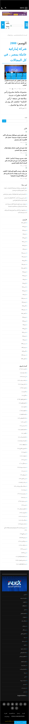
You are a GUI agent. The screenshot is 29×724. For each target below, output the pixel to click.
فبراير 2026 (24, 245)
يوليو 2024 (24, 317)
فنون (25, 505)
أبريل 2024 (24, 328)
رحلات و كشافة (23, 482)
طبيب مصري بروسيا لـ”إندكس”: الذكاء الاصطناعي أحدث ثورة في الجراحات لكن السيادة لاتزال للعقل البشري (16, 161)
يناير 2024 (24, 340)
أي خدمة (24, 376)
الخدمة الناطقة (23, 414)
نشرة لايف (8, 78)
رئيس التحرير (23, 478)
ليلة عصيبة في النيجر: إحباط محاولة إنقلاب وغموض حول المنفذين (14, 194)
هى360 (24, 552)
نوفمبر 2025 (24, 256)
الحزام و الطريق (23, 403)
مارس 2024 (24, 332)
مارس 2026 (24, 241)
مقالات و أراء (23, 520)
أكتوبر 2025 (24, 260)
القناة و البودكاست (23, 437)
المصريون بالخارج (23, 448)
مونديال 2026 (23, 537)
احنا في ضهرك (23, 384)
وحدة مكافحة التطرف (22, 564)
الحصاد (24, 407)
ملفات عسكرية (23, 524)
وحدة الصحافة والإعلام (22, 556)
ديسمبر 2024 (23, 298)
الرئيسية (25, 35)
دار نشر (24, 471)
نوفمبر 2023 (24, 347)
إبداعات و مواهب (23, 380)
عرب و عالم (13, 78)
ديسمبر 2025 (23, 253)
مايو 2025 (24, 279)
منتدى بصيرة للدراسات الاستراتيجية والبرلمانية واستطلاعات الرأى (15, 527)
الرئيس (25, 422)
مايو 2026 (24, 234)
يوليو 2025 (24, 272)
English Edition (21, 695)
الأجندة (24, 391)
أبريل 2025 (24, 283)
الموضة (24, 452)
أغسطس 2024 (23, 313)
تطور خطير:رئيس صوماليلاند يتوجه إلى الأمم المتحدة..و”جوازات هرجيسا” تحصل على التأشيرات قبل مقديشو (15, 137)
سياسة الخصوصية (12, 713)
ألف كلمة (24, 722)
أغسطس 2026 (23, 222)
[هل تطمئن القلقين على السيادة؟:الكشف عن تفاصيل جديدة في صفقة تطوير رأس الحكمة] (15, 72)
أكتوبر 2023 (24, 351)
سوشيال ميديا (19, 78)
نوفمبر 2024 (24, 302)
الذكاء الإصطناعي (23, 418)
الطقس (25, 433)
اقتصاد (25, 74)
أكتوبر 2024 (24, 306)
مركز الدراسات (6, 716)
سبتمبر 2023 (23, 355)
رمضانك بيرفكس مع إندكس (21, 486)
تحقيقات (24, 456)
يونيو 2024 (24, 321)
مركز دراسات (23, 516)
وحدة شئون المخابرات (22, 560)
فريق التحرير (22, 88)
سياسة (25, 497)
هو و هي (24, 549)
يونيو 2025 (24, 275)
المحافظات (24, 444)
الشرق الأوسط (9, 74)
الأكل (25, 395)
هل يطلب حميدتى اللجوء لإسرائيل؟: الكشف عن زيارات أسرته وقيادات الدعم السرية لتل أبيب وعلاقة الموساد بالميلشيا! (15, 173)
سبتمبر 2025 (24, 264)
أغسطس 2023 (23, 358)
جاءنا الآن (24, 78)
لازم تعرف (24, 512)
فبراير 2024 (24, 336)
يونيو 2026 (24, 230)
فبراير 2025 (24, 291)
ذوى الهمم (24, 475)
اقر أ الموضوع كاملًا (23, 108)
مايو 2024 (24, 325)
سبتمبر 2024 (24, 309)
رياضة (25, 490)
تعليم (25, 459)
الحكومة (14, 74)
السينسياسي (24, 425)
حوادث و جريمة (23, 467)
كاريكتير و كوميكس (22, 509)
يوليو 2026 (24, 226)
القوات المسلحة (23, 441)
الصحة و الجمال (23, 429)
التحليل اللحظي (19, 74)
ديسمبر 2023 (23, 343)
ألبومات (24, 369)
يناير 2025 (24, 294)
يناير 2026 (24, 249)
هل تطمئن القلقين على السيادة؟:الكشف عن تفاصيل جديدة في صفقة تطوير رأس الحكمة (15, 83)
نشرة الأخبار (24, 541)
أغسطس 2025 (23, 268)
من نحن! (18, 713)
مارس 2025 (24, 287)
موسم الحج (24, 534)
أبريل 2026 (24, 238)
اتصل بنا (5, 713)
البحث (26, 117)
